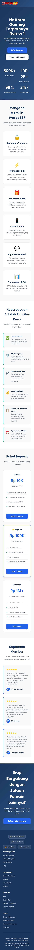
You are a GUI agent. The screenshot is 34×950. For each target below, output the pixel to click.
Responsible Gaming (9, 924)
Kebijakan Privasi (8, 920)
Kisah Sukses (7, 862)
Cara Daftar (6, 900)
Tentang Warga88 (9, 855)
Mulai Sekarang (17, 516)
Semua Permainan (9, 876)
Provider (6, 879)
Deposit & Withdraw (9, 903)
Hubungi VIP (17, 626)
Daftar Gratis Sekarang (17, 821)
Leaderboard (7, 883)
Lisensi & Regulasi (9, 859)
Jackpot (5, 886)
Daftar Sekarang (17, 50)
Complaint (6, 927)
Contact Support (8, 907)
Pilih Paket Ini (17, 571)
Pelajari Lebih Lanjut (17, 57)
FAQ (4, 896)
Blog (4, 866)
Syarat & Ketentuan (9, 917)
